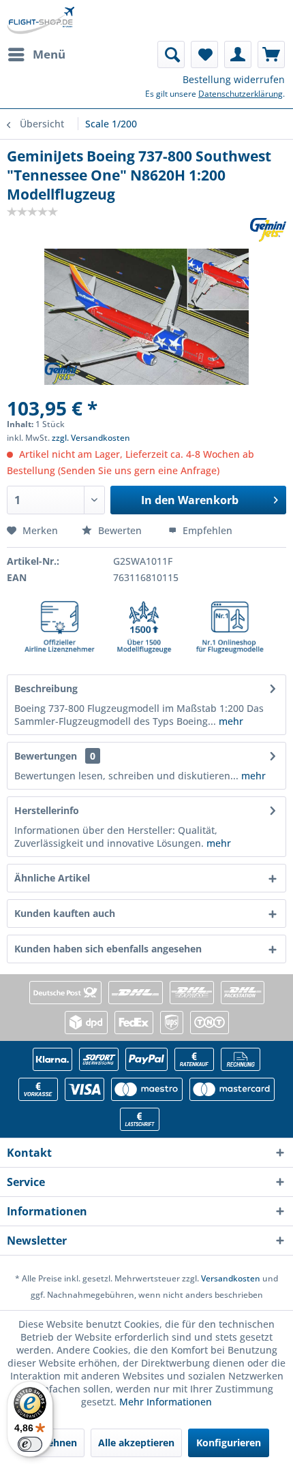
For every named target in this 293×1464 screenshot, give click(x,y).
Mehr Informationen (165, 1401)
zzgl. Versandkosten (91, 437)
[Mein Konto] (237, 54)
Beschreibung (46, 688)
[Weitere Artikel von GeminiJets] (268, 230)
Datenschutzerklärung (240, 93)
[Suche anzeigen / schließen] (171, 54)
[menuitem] (36, 54)
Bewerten (119, 530)
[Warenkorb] (271, 54)
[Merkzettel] (204, 54)
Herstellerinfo (46, 810)
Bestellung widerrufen (234, 79)
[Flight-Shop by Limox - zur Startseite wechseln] (40, 20)
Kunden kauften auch (64, 913)
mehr (229, 721)
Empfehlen (206, 530)
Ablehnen (54, 1442)
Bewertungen (45, 755)
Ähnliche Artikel (52, 877)
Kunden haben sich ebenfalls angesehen (108, 948)
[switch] (30, 1444)
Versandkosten (230, 1278)
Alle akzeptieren (136, 1442)
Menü (49, 54)
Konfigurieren (228, 1442)
